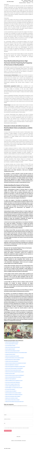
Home (22, 0)
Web (4, 423)
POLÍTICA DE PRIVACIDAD (17, 440)
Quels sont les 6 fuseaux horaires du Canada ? (12, 347)
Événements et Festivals (22, 2)
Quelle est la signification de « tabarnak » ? (12, 364)
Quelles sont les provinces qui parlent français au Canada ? (14, 371)
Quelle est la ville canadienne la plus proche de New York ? (14, 401)
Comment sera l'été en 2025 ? (10, 373)
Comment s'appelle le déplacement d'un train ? (12, 385)
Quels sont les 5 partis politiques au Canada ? (12, 350)
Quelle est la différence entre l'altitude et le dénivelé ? (13, 394)
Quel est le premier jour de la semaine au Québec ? (13, 392)
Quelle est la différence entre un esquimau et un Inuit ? (14, 380)
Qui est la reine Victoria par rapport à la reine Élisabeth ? (14, 368)
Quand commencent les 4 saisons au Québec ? (12, 359)
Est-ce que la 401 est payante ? (10, 389)
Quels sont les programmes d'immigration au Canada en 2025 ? (15, 366)
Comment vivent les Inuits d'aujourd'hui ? (11, 361)
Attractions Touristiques (27, 0)
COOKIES (12, 440)
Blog (32, 0)
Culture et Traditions (25, 1)
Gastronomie (31, 1)
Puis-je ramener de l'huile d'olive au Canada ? (12, 399)
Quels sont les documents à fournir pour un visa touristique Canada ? (16, 352)
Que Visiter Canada (10, 1)
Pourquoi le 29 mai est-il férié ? (10, 354)
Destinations (28, 2)
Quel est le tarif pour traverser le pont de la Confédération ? (14, 375)
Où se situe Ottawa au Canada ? (10, 345)
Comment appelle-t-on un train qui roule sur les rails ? (13, 387)
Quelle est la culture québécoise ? (10, 378)
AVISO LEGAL (18, 436)
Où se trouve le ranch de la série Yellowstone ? (12, 382)
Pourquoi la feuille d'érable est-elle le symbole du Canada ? (14, 357)
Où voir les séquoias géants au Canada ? (11, 343)
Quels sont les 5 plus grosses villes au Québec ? (12, 396)
